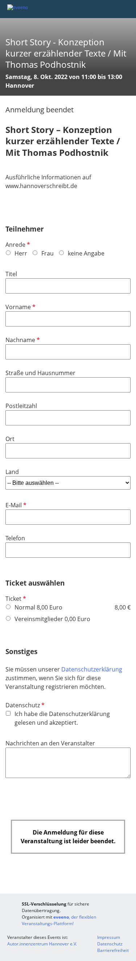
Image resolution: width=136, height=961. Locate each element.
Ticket (15, 599)
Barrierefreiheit (113, 950)
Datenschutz (24, 705)
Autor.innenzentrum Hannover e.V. (42, 944)
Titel (11, 274)
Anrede (17, 245)
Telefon (15, 538)
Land (12, 472)
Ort (10, 439)
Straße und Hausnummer (40, 373)
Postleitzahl (21, 406)
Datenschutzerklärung (91, 669)
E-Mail (15, 505)
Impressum (108, 937)
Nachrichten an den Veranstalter (50, 743)
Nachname (21, 340)
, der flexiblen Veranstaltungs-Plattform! (59, 920)
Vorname (19, 307)
